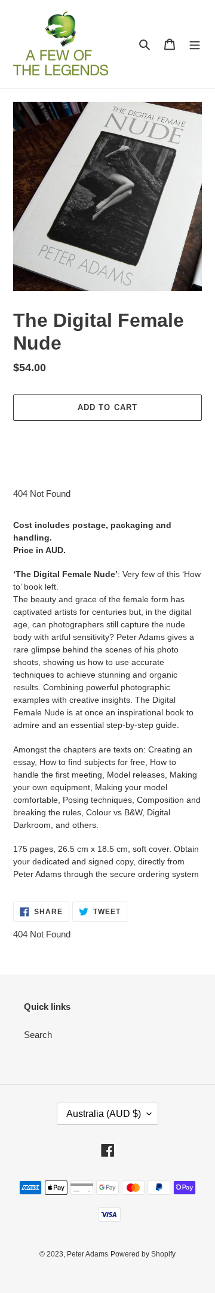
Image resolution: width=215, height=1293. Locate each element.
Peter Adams (87, 1254)
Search (38, 1035)
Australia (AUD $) (103, 1114)
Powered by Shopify (143, 1254)
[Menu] (194, 44)
